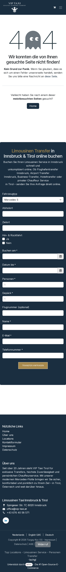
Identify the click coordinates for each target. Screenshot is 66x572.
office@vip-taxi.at (17, 508)
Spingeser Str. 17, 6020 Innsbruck (27, 505)
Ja (7, 239)
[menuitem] (18, 535)
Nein (8, 243)
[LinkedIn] (6, 520)
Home (33, 105)
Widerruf (43, 544)
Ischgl (33, 559)
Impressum (8, 446)
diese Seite (51, 76)
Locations (8, 438)
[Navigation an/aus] (61, 7)
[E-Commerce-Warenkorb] (54, 7)
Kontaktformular (11, 442)
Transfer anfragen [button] (33, 365)
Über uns (7, 435)
